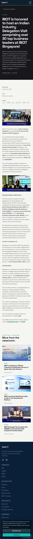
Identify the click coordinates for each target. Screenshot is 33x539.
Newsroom (5, 504)
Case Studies (5, 507)
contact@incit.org (12, 321)
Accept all (17, 535)
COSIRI (4, 471)
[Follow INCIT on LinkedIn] (3, 460)
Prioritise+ (5, 484)
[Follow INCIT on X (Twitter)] (6, 460)
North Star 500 (6, 493)
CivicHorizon (5, 490)
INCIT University (6, 496)
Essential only (16, 531)
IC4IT (23, 321)
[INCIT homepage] (4, 2)
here (19, 316)
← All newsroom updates (8, 9)
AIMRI (3, 474)
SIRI (3, 468)
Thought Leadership (7, 509)
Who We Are (5, 517)
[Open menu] (30, 2)
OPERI (3, 476)
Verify (3, 487)
